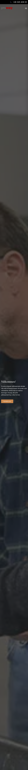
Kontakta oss (7, 401)
